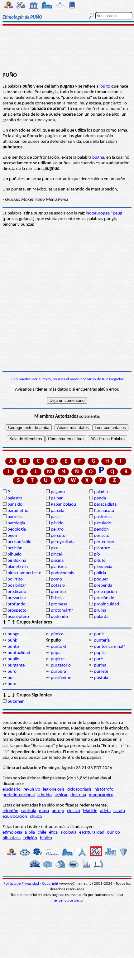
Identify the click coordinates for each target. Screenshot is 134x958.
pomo (56, 579)
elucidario (11, 789)
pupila (100, 653)
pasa (55, 517)
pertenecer (104, 542)
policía (100, 573)
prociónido (104, 598)
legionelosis (54, 789)
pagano (58, 492)
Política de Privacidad (21, 884)
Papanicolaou (63, 504)
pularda (101, 616)
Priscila (57, 598)
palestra (14, 498)
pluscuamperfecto (24, 573)
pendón (101, 529)
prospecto (16, 610)
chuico (36, 816)
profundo (16, 604)
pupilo (13, 659)
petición (14, 548)
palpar (57, 498)
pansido (14, 504)
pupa (55, 653)
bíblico (46, 838)
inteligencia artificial (67, 900)
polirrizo (15, 579)
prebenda (103, 585)
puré (98, 659)
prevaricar (16, 598)
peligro (57, 529)
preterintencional (18, 795)
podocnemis (62, 573)
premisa (58, 592)
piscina (57, 560)
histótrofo (103, 789)
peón (12, 535)
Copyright (50, 884)
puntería (102, 640)
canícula (28, 811)
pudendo (59, 616)
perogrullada (62, 542)
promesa (59, 604)
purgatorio (61, 665)
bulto (105, 86)
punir (99, 634)
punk (12, 640)
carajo (119, 811)
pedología (16, 529)
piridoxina (16, 560)
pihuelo (14, 554)
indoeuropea (98, 213)
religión (30, 838)
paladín (101, 492)
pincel (56, 554)
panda (100, 498)
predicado (16, 592)
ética (53, 832)
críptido (44, 795)
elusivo (73, 811)
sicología (68, 832)
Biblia (30, 832)
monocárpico (101, 795)
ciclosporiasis (79, 789)
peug (117, 213)
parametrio (17, 510)
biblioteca (11, 838)
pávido (57, 523)
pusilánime (61, 678)
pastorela (103, 517)
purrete (101, 671)
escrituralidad (91, 832)
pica (54, 548)
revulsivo (31, 789)
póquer (101, 579)
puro (12, 671)
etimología (12, 832)
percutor (59, 535)
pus (10, 678)
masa (44, 811)
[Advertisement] (67, 49)
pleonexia (103, 567)
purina (100, 665)
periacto (101, 535)
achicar (61, 795)
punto (13, 646)
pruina (100, 610)
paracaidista (105, 504)
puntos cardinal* (109, 646)
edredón (10, 811)
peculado (102, 523)
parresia (14, 517)
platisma (59, 567)
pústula (101, 678)
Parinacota (104, 510)
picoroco (102, 548)
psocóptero (18, 616)
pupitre (58, 659)
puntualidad (18, 653)
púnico (57, 634)
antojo (58, 811)
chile (42, 832)
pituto (100, 560)
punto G (58, 646)
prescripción (105, 592)
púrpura (58, 671)
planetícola (17, 567)
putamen (16, 701)
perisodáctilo (19, 542)
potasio (58, 585)
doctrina (78, 795)
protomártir (62, 610)
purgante (16, 665)
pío (97, 554)
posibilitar (16, 585)
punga (13, 634)
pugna (98, 157)
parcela (57, 510)
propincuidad (106, 604)
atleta (105, 811)
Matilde (90, 811)
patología (16, 523)
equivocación (14, 816)
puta (11, 684)
